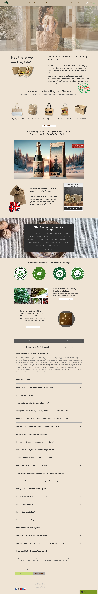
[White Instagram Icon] (70, 208)
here (65, 560)
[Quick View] (17, 109)
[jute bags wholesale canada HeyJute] (21, 589)
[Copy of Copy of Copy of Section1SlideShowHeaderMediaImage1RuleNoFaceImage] (50, 254)
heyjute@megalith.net (40, 584)
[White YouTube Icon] (76, 208)
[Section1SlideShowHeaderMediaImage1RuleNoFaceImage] (45, 254)
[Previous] (6, 238)
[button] (49, 28)
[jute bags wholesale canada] (16, 589)
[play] (83, 188)
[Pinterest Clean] (79, 208)
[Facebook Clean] (67, 208)
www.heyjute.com (41, 583)
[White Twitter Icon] (73, 208)
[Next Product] (90, 109)
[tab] (19, 341)
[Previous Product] (8, 109)
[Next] (92, 238)
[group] (49, 111)
